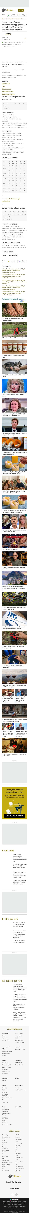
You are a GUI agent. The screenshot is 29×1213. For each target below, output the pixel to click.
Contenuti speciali (7, 1186)
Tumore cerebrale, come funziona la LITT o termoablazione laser (20, 866)
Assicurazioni (5, 1109)
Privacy (16, 1206)
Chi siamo (6, 1206)
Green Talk (4, 1092)
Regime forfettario (19, 1042)
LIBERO (4, 1201)
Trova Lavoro (5, 1063)
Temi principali (19, 1166)
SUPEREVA (20, 1204)
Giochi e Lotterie (8, 252)
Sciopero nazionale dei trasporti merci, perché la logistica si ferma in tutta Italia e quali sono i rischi (20, 998)
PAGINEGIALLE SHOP (22, 1201)
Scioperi (4, 1055)
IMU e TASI (18, 1145)
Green (4, 1085)
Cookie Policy (22, 1206)
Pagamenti (4, 1142)
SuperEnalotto (11, 58)
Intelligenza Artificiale (20, 1090)
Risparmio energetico (7, 1097)
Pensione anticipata (20, 1049)
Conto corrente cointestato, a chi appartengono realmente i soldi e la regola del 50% (20, 988)
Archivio (17, 1188)
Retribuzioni (5, 1069)
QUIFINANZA (9, 1204)
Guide (4, 1106)
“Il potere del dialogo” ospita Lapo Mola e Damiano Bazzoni (19, 924)
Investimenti (5, 1038)
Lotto (5, 58)
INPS (3, 1140)
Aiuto (20, 1207)
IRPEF (17, 1135)
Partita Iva (4, 1122)
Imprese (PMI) (5, 1040)
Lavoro (4, 1060)
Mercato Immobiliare (19, 1061)
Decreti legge (5, 1135)
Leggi (16, 1038)
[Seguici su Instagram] (16, 1194)
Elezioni (4, 1080)
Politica (4, 1078)
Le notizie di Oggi (20, 1168)
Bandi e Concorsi (6, 1065)
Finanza (4, 1036)
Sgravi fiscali (5, 1156)
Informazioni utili (9, 18)
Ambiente (4, 1088)
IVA (3, 1168)
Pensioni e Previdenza (7, 1125)
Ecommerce (5, 1154)
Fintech (17, 1088)
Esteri (17, 1078)
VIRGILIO (8, 1201)
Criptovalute (5, 1111)
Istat (17, 1147)
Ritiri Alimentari (6, 1053)
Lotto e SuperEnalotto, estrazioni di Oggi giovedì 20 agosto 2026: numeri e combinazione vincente (13, 276)
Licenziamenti (5, 1170)
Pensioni (18, 1047)
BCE (17, 1141)
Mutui (3, 1120)
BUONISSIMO (14, 1204)
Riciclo (3, 1100)
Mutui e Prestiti (19, 1064)
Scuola (4, 1144)
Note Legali (11, 1206)
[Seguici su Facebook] (12, 1194)
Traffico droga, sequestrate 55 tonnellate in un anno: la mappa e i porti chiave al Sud (20, 858)
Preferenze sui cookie (12, 1207)
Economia (5, 1033)
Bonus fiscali (18, 1036)
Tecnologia (18, 1085)
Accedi (21, 10)
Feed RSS (12, 1188)
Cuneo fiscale (19, 1157)
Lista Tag (18, 1170)
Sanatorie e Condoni (7, 1162)
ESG (3, 1090)
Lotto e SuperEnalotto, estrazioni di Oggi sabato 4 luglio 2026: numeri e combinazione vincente (14, 282)
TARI (17, 1164)
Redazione (18, 1106)
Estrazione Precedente (8, 94)
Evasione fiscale (19, 1040)
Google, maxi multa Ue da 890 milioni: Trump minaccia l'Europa (19, 882)
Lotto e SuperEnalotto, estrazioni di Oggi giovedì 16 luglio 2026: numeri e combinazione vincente (13, 270)
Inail (17, 1160)
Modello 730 (19, 1162)
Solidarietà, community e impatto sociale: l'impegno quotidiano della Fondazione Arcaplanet (19, 934)
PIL (16, 1150)
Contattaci (15, 1186)
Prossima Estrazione (8, 91)
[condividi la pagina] (25, 38)
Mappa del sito (22, 1186)
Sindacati (18, 1137)
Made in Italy (5, 1160)
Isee (17, 1155)
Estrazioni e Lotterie (18, 18)
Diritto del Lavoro (6, 1067)
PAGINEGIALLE (14, 1201)
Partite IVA (5, 1073)
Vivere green (5, 1102)
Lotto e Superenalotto (10, 255)
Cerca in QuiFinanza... (13, 1182)
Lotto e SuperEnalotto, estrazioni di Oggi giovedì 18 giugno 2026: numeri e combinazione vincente (13, 293)
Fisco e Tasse (19, 1033)
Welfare (4, 1158)
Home (3, 18)
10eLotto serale (6, 89)
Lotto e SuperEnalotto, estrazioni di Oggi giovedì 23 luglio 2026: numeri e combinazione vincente (13, 287)
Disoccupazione (6, 1071)
